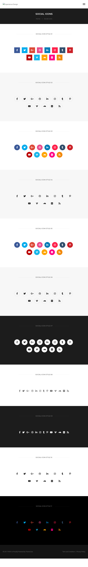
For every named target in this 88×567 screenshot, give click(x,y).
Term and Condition (68, 552)
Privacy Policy (81, 552)
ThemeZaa (29, 552)
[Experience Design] (10, 4)
